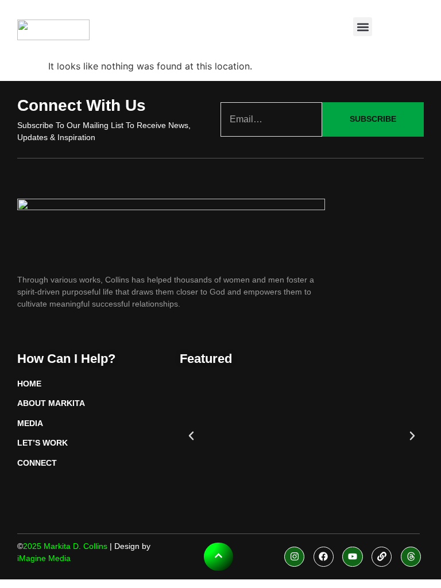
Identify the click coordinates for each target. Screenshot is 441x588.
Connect (37, 462)
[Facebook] (324, 557)
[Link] (382, 557)
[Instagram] (294, 557)
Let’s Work (42, 442)
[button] (362, 26)
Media (30, 423)
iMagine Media (44, 558)
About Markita (51, 403)
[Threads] (411, 557)
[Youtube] (352, 557)
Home (29, 383)
